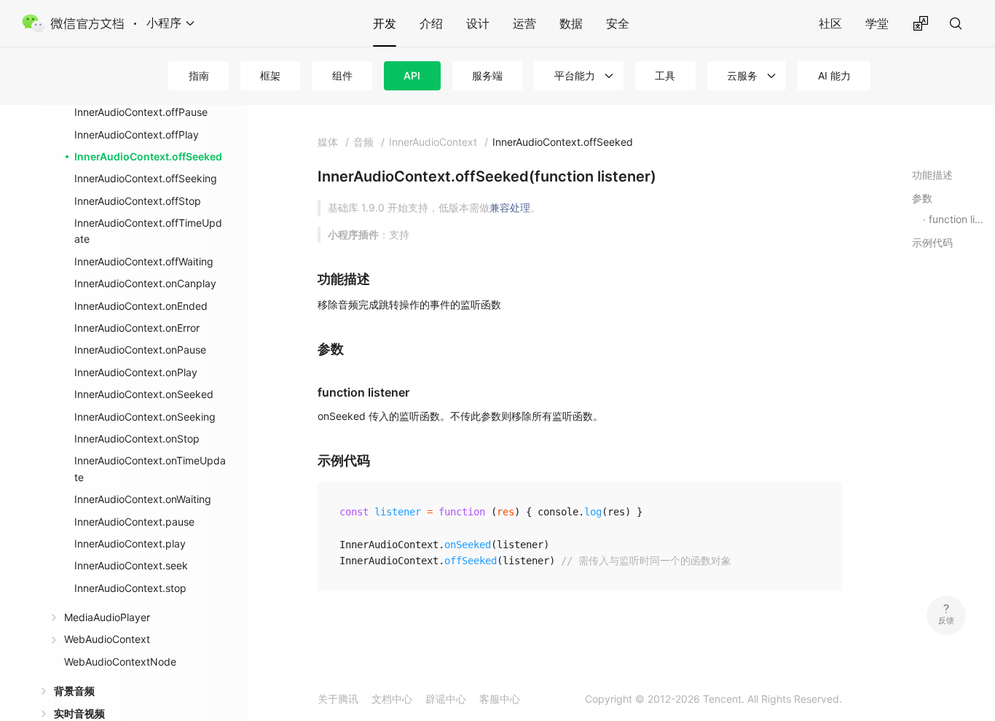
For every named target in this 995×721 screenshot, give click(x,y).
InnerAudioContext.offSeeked (148, 156)
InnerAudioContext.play (130, 543)
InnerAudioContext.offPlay (136, 134)
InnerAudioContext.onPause (140, 349)
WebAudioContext (107, 639)
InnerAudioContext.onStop (137, 438)
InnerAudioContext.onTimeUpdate (150, 468)
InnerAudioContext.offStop (137, 201)
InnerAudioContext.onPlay (135, 372)
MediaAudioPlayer (107, 617)
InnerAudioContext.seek (131, 565)
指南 (199, 75)
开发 (384, 23)
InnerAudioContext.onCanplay (145, 283)
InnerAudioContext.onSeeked (143, 394)
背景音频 (74, 691)
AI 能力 (834, 75)
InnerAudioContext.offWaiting (143, 261)
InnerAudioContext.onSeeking (145, 416)
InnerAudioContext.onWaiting (142, 499)
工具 (665, 75)
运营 (524, 23)
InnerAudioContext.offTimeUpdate (148, 231)
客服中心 (499, 699)
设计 (477, 23)
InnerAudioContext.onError (137, 327)
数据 (571, 23)
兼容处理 (509, 207)
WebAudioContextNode (120, 661)
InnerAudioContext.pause (134, 521)
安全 (617, 23)
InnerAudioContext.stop (130, 588)
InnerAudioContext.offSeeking (145, 178)
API (412, 75)
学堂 (877, 23)
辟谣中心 (445, 699)
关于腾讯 (338, 699)
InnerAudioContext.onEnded (141, 306)
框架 (270, 75)
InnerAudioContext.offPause (141, 112)
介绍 (431, 23)
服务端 (487, 75)
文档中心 (391, 699)
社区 (830, 23)
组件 (342, 75)
